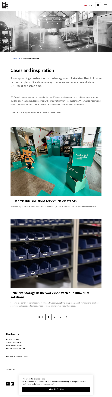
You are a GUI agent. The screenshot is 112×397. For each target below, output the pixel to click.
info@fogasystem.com (15, 348)
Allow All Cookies (56, 389)
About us (10, 369)
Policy (25, 357)
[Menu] (105, 5)
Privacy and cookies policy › (45, 384)
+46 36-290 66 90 (13, 345)
